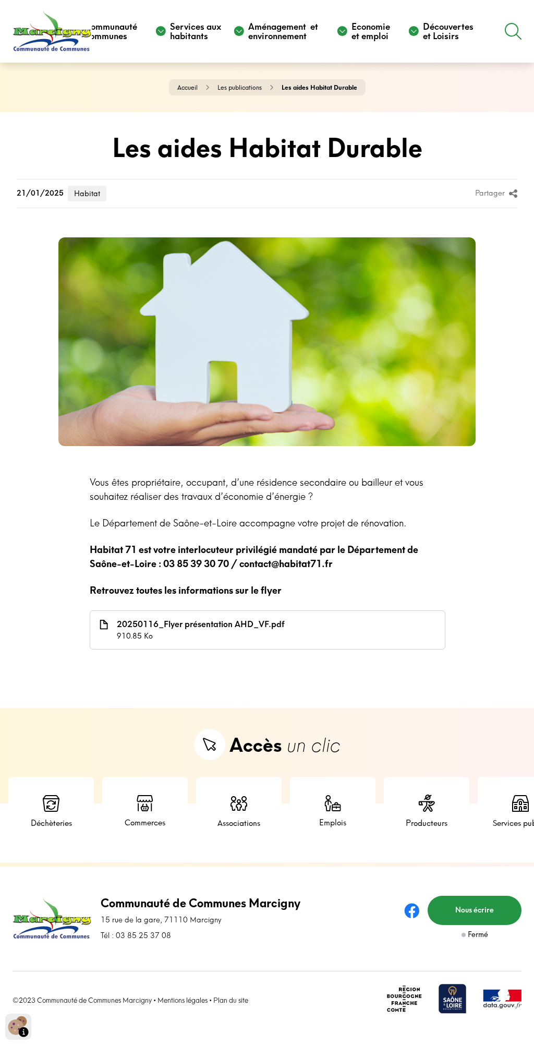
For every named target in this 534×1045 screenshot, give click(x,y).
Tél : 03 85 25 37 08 (136, 935)
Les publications (239, 87)
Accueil (187, 87)
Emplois (332, 822)
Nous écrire (474, 910)
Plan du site (230, 1000)
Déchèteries (51, 823)
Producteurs (426, 823)
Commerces (145, 822)
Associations (238, 823)
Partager (490, 193)
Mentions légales (182, 1000)
